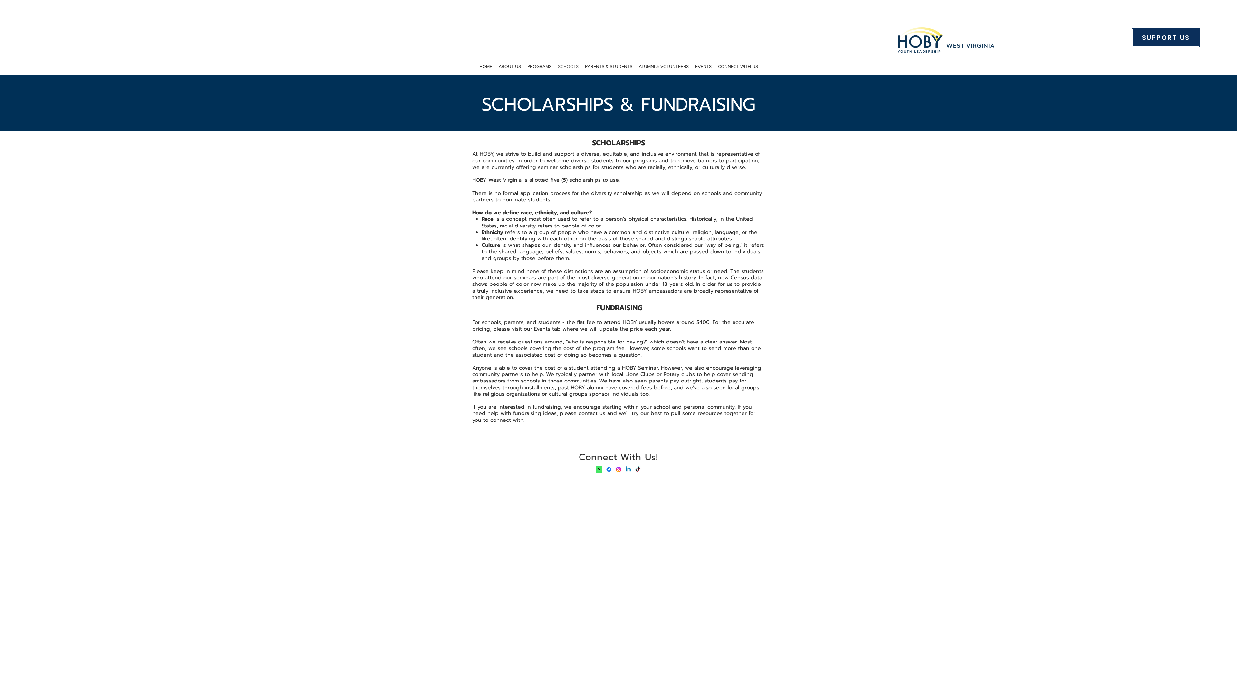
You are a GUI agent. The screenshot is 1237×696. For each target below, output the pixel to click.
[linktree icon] (599, 469)
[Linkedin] (628, 469)
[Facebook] (609, 469)
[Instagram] (618, 469)
